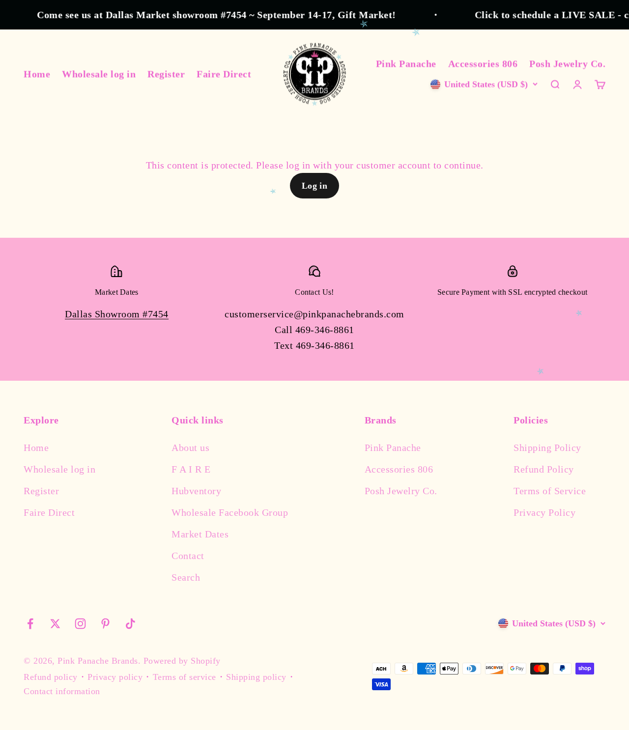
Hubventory (196, 490)
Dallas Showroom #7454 (117, 314)
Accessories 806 (483, 63)
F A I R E (191, 469)
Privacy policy (115, 677)
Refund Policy (544, 469)
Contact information (62, 691)
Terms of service (184, 677)
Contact (188, 555)
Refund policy (51, 677)
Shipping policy (256, 677)
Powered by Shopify (182, 661)
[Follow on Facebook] (30, 623)
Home (37, 73)
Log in (315, 186)
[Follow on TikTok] (130, 623)
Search (186, 577)
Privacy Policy (544, 512)
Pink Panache (406, 63)
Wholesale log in (99, 73)
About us (190, 447)
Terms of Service (550, 490)
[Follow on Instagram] (80, 623)
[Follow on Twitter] (55, 623)
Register (166, 73)
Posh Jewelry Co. (567, 63)
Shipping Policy (547, 447)
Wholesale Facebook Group (230, 512)
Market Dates (200, 534)
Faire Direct (224, 73)
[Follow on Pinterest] (105, 623)
